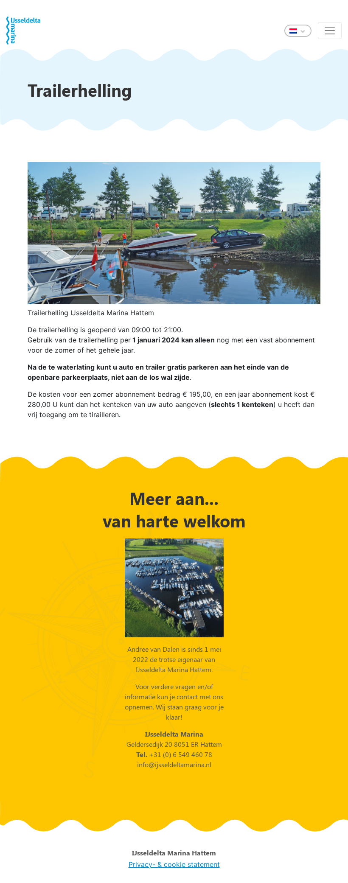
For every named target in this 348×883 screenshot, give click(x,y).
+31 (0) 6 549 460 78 (179, 754)
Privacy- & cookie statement (174, 864)
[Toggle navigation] (330, 30)
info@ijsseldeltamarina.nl (174, 764)
